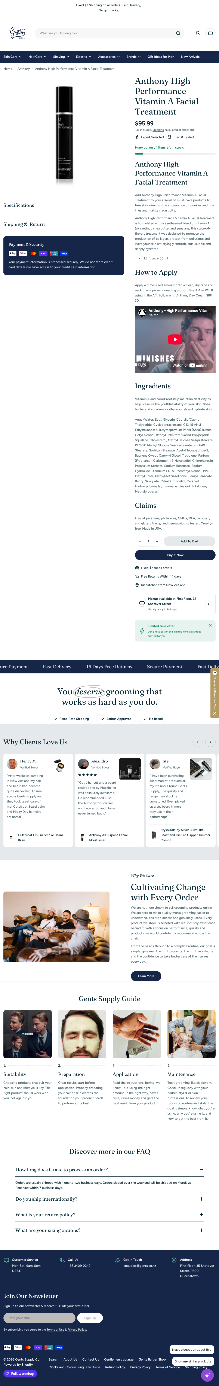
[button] (214, 693)
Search (53, 1359)
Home (7, 69)
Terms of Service (168, 1367)
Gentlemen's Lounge (118, 1359)
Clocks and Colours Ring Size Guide (74, 1367)
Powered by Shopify (18, 1365)
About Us (70, 1359)
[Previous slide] (197, 742)
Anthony (24, 69)
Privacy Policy (140, 1367)
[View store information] (208, 603)
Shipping (158, 129)
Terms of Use (55, 1329)
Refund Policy (115, 1367)
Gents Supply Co (27, 1359)
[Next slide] (210, 742)
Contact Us (90, 1359)
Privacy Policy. (77, 1329)
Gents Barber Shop (152, 1359)
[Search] (178, 33)
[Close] (210, 625)
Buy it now (175, 555)
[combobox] (109, 33)
